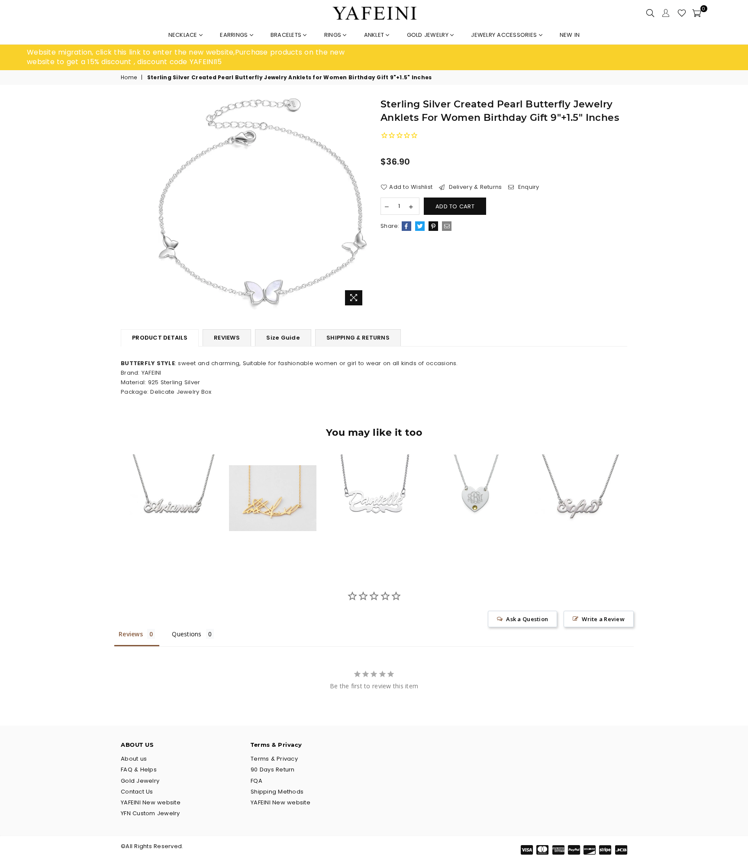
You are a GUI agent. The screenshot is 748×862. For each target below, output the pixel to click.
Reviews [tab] (131, 634)
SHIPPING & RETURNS (358, 338)
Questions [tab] (186, 634)
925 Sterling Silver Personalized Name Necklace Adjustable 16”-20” (576, 482)
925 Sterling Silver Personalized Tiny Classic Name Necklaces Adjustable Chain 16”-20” (171, 482)
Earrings (234, 35)
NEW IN (570, 35)
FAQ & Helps (139, 769)
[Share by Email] (446, 226)
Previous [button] (111, 504)
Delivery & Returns (474, 187)
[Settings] (666, 12)
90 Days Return (273, 769)
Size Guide (283, 338)
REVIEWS (227, 338)
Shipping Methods (277, 791)
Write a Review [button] (603, 619)
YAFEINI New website (151, 802)
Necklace (183, 35)
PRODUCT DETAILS (159, 338)
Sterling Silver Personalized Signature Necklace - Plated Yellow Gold (272, 482)
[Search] (650, 12)
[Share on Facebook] (406, 226)
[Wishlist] (682, 12)
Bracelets (287, 35)
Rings (333, 35)
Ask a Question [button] (527, 619)
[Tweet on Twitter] (420, 226)
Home (129, 77)
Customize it (180, 534)
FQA (256, 781)
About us (134, 759)
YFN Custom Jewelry (150, 813)
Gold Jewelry (428, 35)
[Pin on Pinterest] (433, 226)
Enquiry (527, 187)
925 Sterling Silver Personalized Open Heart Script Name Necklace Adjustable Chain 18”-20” (374, 482)
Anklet (375, 35)
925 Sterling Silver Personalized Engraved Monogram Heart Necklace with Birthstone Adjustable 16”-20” (475, 481)
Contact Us (137, 791)
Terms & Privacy (274, 759)
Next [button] (637, 504)
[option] (200, 57)
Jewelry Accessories (504, 35)
